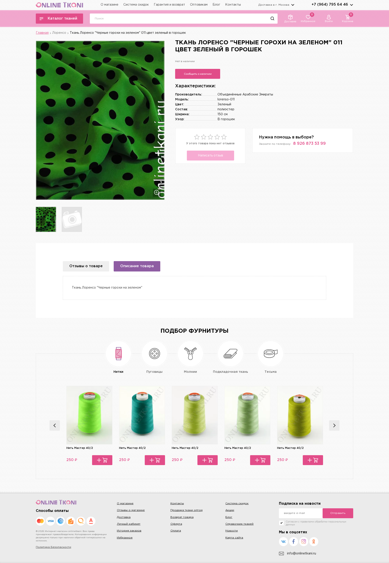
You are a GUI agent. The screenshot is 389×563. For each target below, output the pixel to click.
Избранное (125, 537)
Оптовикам (199, 4)
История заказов (129, 530)
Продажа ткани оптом (186, 510)
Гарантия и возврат (169, 4)
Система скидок (136, 4)
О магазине (109, 4)
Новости (231, 530)
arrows (351, 5)
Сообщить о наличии (198, 73)
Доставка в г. (273, 5)
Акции (229, 510)
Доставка (124, 517)
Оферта (176, 524)
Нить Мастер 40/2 (79, 448)
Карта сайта (234, 537)
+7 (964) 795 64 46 (330, 4)
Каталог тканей (62, 18)
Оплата (175, 530)
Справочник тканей (239, 524)
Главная (42, 33)
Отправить (337, 513)
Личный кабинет (128, 524)
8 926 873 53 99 (309, 143)
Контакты (233, 4)
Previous (55, 425)
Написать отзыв (210, 155)
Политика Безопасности (53, 547)
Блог (216, 4)
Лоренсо (59, 33)
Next (334, 425)
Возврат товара (182, 517)
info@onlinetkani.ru (301, 553)
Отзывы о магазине (131, 510)
